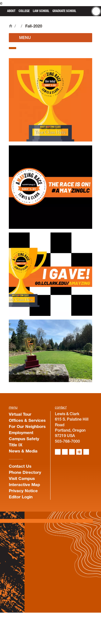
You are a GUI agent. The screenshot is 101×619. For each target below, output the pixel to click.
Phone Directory (25, 472)
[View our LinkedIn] (72, 452)
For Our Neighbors (27, 426)
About (11, 11)
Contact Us (20, 466)
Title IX (15, 444)
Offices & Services (27, 420)
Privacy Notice (23, 490)
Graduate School (64, 11)
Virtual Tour (20, 414)
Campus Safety (24, 438)
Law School (41, 11)
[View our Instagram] (58, 452)
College (24, 11)
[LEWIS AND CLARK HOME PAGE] (3, 10)
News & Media (23, 450)
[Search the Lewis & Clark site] (96, 11)
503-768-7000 (67, 441)
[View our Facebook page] (65, 452)
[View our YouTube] (86, 452)
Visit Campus (22, 478)
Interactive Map (24, 484)
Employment (21, 432)
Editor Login (21, 496)
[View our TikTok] (79, 452)
